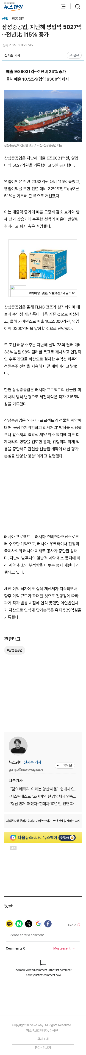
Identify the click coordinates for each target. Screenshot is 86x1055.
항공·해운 (18, 19)
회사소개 (43, 1039)
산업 (5, 19)
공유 (76, 55)
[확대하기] (43, 93)
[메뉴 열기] (61, 6)
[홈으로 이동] (13, 6)
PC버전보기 (43, 1047)
